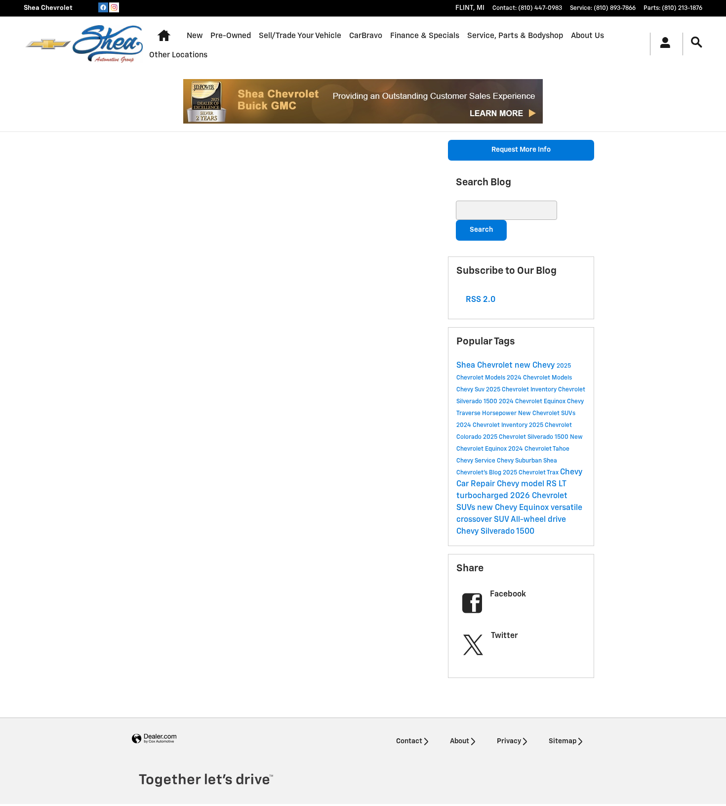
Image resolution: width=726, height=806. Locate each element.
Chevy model (521, 484)
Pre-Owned (230, 36)
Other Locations (178, 55)
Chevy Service (476, 461)
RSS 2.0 (479, 300)
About (459, 741)
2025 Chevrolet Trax (531, 473)
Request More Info (521, 149)
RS (552, 484)
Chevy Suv (471, 390)
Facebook (508, 594)
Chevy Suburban (520, 461)
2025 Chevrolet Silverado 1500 (526, 437)
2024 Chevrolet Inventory (492, 425)
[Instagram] (114, 7)
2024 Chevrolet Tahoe (538, 449)
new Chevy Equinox (514, 508)
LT (562, 484)
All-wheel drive (538, 520)
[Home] (48, 44)
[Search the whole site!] (696, 43)
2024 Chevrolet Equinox (533, 402)
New (194, 36)
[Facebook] (103, 7)
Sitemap (562, 741)
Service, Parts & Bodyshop (515, 36)
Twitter (504, 636)
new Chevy (536, 366)
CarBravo (365, 36)
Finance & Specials (424, 36)
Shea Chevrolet (485, 366)
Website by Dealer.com (154, 739)
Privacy (509, 741)
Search (481, 229)
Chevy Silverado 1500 (495, 532)
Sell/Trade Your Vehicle (300, 36)
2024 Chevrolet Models (539, 378)
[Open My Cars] (662, 44)
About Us (587, 36)
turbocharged (483, 496)
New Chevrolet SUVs (546, 414)
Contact (409, 741)
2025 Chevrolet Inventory (522, 390)
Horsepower (500, 414)
